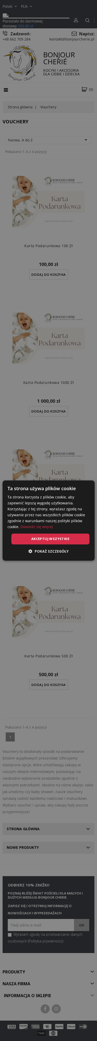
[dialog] (48, 520)
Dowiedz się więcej (36, 526)
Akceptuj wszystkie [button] (50, 539)
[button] (48, 551)
